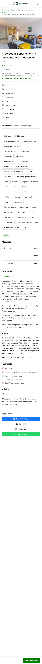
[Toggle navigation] (4, 4)
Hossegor (5, 12)
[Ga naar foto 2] (18, 47)
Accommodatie (7, 126)
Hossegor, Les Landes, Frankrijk (17, 78)
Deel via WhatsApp (22, 434)
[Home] (2, 10)
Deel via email (22, 429)
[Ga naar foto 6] (23, 47)
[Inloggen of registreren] (38, 4)
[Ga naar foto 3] (19, 47)
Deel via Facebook (22, 419)
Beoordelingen (26, 126)
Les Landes (29, 10)
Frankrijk (20, 10)
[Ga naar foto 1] (17, 47)
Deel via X (22, 424)
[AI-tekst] (12, 276)
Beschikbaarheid (31, 660)
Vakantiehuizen (10, 10)
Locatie (16, 126)
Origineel (7, 276)
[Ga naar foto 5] (22, 47)
